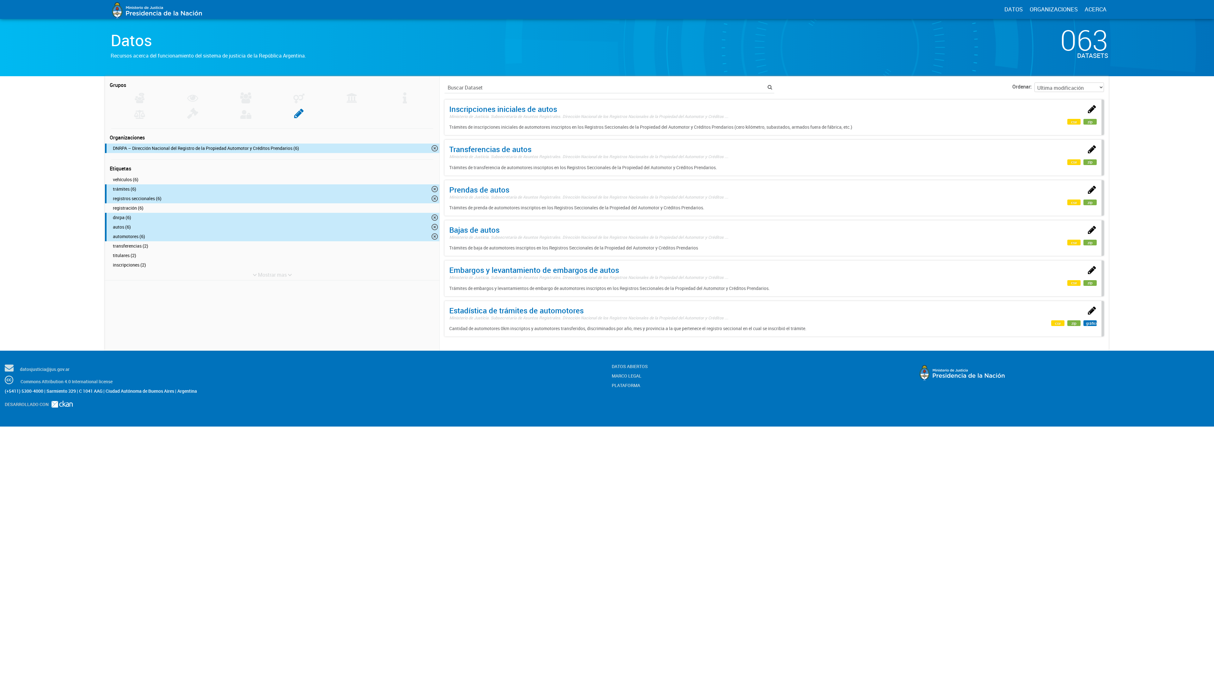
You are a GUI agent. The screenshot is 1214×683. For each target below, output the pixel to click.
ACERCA (1096, 9)
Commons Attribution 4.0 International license (67, 381)
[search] (770, 87)
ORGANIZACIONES (1054, 9)
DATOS (1013, 9)
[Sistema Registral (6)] (298, 117)
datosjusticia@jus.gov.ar (45, 369)
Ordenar (1021, 86)
